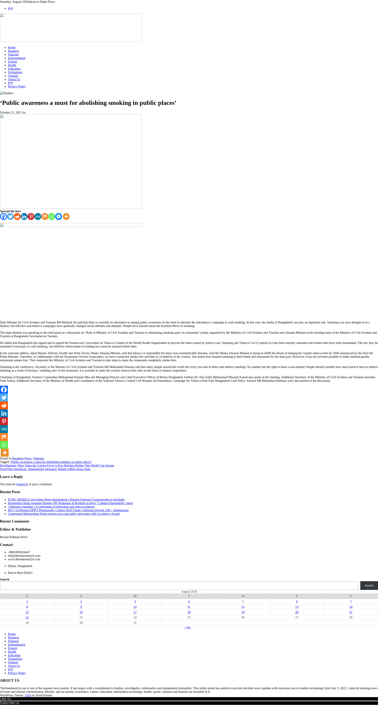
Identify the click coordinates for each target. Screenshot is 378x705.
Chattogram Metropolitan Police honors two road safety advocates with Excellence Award (64, 513)
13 (296, 606)
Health (12, 65)
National (13, 54)
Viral (28, 695)
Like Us (5, 699)
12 (243, 606)
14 (350, 606)
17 (135, 612)
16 (81, 612)
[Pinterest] (31, 216)
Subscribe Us (9, 703)
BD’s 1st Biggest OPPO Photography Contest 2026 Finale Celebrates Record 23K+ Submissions (68, 510)
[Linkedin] (24, 216)
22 (27, 617)
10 (135, 606)
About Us (14, 79)
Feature (12, 61)
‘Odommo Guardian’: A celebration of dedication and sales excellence (51, 506)
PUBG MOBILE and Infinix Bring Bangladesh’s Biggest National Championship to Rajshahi (66, 499)
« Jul (187, 627)
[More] (66, 216)
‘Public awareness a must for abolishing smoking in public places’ (51, 462)
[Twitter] (10, 216)
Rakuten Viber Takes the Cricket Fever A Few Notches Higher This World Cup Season (57, 465)
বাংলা (10, 8)
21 (350, 612)
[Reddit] (17, 216)
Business (13, 51)
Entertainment (16, 58)
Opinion (13, 75)
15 (27, 612)
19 (243, 612)
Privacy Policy (17, 86)
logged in (22, 484)
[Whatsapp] (51, 216)
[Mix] (44, 216)
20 (296, 612)
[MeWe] (37, 216)
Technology (15, 72)
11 (188, 606)
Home (12, 47)
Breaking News (22, 458)
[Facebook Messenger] (58, 216)
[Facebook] (3, 216)
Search (4, 579)
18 (189, 612)
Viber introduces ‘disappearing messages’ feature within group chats (45, 469)
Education (14, 68)
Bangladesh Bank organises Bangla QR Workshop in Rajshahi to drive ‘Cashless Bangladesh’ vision (70, 503)
